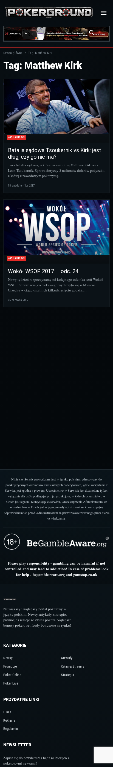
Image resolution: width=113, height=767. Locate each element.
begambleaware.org (49, 574)
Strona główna (12, 53)
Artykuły (66, 658)
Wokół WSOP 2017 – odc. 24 (43, 271)
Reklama (9, 720)
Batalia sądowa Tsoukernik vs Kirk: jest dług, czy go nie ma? (54, 153)
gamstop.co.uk (85, 574)
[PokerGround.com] (49, 12)
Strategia (67, 675)
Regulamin (10, 729)
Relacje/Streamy (72, 666)
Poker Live (10, 683)
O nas (7, 712)
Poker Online (12, 675)
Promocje (10, 666)
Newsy (7, 658)
